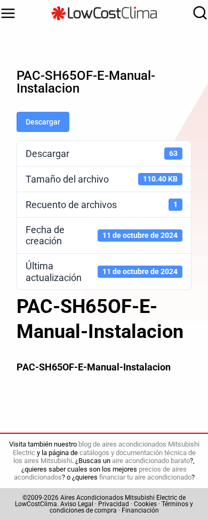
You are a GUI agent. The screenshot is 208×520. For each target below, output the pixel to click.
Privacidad (113, 504)
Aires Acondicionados (91, 497)
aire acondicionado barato (151, 461)
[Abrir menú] (8, 13)
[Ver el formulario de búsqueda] (197, 13)
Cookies (145, 504)
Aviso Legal (76, 504)
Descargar (43, 122)
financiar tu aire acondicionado (145, 477)
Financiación (140, 510)
